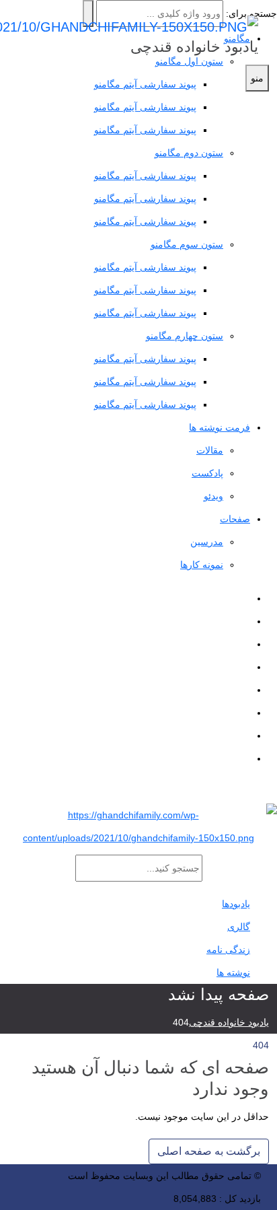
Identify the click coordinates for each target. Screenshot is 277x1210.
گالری (238, 926)
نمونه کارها (201, 564)
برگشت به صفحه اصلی (208, 1151)
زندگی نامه (228, 949)
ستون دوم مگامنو (189, 152)
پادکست (207, 473)
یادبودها (236, 903)
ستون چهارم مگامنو (184, 335)
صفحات (235, 518)
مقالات (209, 450)
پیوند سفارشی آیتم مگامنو (145, 107)
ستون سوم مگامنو (187, 244)
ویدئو (213, 496)
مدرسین (206, 541)
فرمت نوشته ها (219, 427)
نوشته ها (233, 972)
